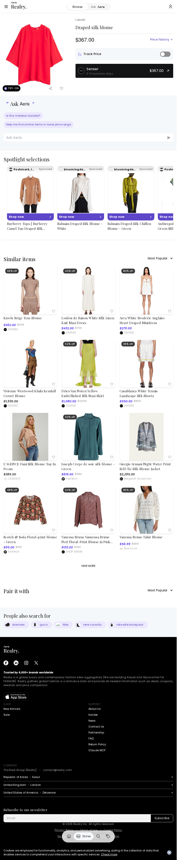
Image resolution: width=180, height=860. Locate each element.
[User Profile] (170, 6)
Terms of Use (89, 830)
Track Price (92, 54)
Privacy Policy (64, 830)
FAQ (91, 738)
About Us (94, 709)
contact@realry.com (57, 770)
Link (69, 836)
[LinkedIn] (16, 662)
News (92, 721)
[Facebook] (6, 662)
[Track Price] (165, 54)
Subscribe (162, 818)
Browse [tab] (77, 7)
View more (88, 566)
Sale (7, 715)
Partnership (96, 732)
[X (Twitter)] (36, 662)
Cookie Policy (113, 830)
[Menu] (6, 6)
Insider (93, 715)
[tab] (99, 7)
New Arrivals (12, 709)
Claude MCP (97, 750)
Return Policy (97, 744)
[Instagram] (26, 662)
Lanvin (80, 20)
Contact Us (96, 726)
